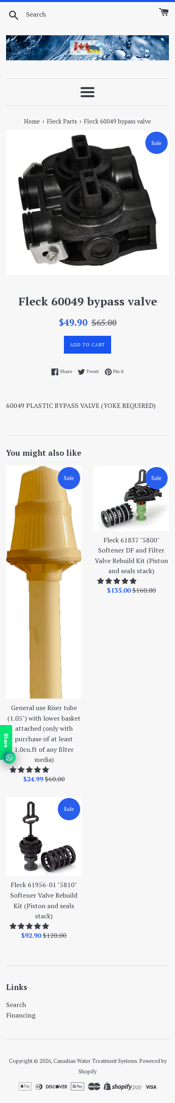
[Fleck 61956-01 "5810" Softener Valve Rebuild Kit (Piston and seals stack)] (43, 836)
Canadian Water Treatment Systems (95, 1061)
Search (16, 1004)
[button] (30, 769)
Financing (20, 1015)
